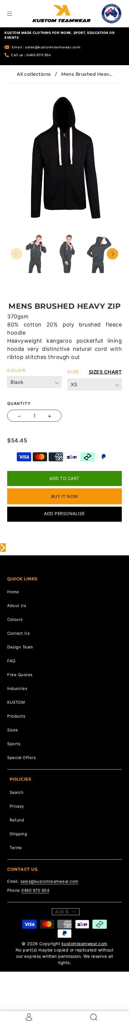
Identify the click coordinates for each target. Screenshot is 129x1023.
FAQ (11, 660)
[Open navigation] (13, 13)
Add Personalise (64, 513)
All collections (34, 74)
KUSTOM (16, 702)
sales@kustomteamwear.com (49, 881)
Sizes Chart (105, 372)
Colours (15, 619)
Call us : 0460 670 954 (31, 55)
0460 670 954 (35, 890)
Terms (16, 847)
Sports (13, 743)
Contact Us (18, 633)
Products (16, 716)
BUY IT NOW (64, 496)
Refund (17, 820)
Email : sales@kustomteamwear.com (46, 47)
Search (16, 792)
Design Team (20, 647)
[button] (21, 87)
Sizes (12, 729)
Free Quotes (20, 674)
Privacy (17, 806)
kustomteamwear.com (84, 943)
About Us (16, 605)
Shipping (18, 833)
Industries (17, 688)
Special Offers (21, 757)
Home (13, 591)
